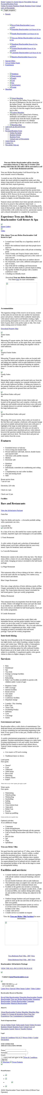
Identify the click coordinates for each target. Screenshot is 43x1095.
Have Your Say (29, 1014)
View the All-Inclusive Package (12, 510)
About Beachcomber (8, 1012)
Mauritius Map (34, 1012)
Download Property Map (9, 329)
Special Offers (10, 61)
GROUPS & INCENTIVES (15, 127)
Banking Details (18, 6)
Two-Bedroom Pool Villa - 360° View (21, 956)
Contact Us (9, 2)
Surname (4, 1053)
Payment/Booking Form (9, 4)
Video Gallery (36, 989)
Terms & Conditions (8, 1038)
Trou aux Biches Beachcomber (21, 999)
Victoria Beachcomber (18, 1001)
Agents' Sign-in (14, 1029)
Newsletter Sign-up (30, 2)
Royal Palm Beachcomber (10, 997)
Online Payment (35, 1025)
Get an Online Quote (12, 63)
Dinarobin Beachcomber (28, 997)
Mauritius (8, 89)
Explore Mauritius (22, 1012)
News (7, 129)
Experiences (9, 65)
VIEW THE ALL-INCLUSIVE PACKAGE (16, 968)
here (17, 279)
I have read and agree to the (20, 1057)
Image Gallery (25, 989)
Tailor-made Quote (22, 1025)
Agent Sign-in (19, 2)
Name (3, 1050)
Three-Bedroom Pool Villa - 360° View (21, 960)
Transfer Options (26, 1029)
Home (3, 2)
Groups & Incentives (16, 1014)
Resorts (7, 14)
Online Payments (7, 6)
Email (3, 1055)
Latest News (5, 989)
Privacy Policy (28, 1038)
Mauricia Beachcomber (19, 1003)
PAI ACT (18, 1038)
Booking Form (30, 6)
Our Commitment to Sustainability (22, 1016)
